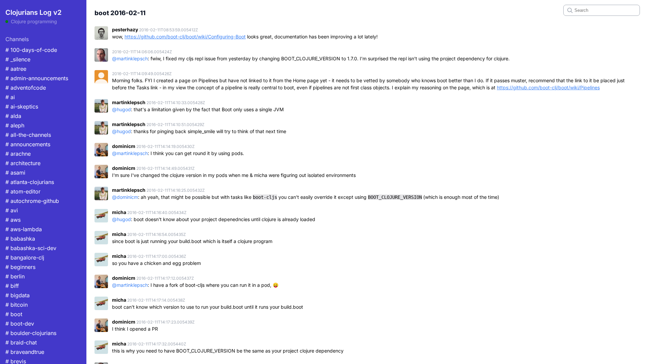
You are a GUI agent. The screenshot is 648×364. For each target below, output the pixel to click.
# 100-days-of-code (31, 50)
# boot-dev (19, 323)
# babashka (20, 238)
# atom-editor (22, 191)
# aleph (14, 125)
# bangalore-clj (24, 257)
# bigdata (17, 295)
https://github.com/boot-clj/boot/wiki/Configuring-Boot (185, 36)
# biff (12, 285)
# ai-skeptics (21, 106)
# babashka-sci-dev (30, 248)
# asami (15, 172)
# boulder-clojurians (30, 333)
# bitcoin (16, 304)
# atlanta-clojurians (29, 182)
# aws (13, 219)
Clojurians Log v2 (33, 12)
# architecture (22, 163)
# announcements (27, 144)
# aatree (15, 68)
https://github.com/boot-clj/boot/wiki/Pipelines (548, 87)
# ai (10, 97)
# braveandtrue (24, 351)
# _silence (17, 59)
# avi (11, 210)
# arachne (18, 153)
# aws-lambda (23, 229)
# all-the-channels (28, 134)
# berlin (15, 276)
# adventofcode (25, 87)
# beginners (20, 267)
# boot (13, 314)
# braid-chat (21, 342)
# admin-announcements (36, 78)
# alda (13, 116)
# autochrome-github (32, 201)
